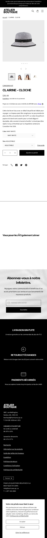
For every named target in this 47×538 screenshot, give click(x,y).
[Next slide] (43, 42)
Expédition (6, 99)
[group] (11, 76)
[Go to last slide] (21, 68)
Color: (9, 131)
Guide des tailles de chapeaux (13, 453)
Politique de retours (10, 461)
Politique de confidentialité (19, 516)
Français (7, 478)
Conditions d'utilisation (11, 466)
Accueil (5, 17)
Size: (9, 141)
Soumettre (23, 310)
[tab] (20, 63)
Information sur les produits (13, 449)
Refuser (22, 527)
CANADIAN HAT (8, 86)
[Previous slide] (3, 42)
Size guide (40, 145)
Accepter (22, 522)
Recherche (7, 445)
